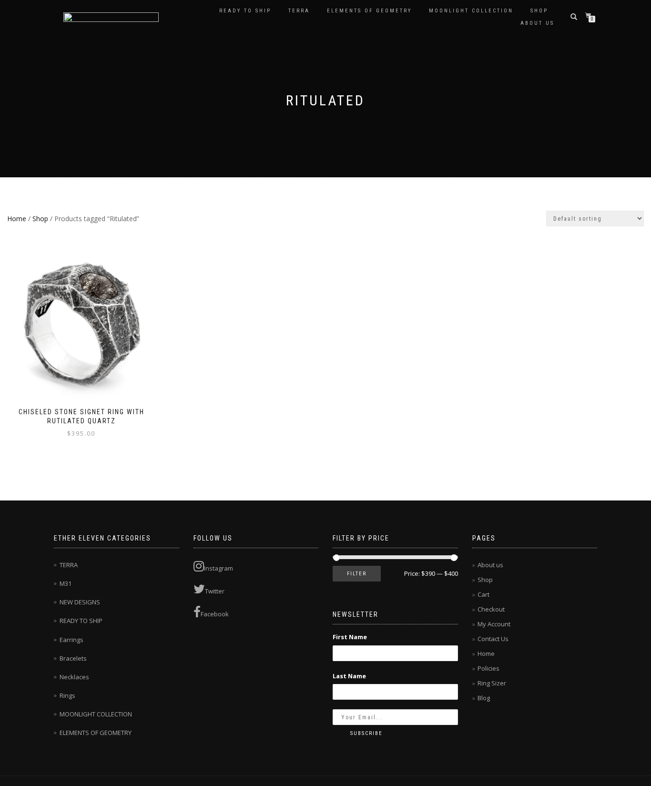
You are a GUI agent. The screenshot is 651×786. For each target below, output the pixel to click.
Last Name (349, 676)
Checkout (491, 609)
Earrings (71, 639)
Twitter (214, 591)
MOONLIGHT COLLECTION (471, 11)
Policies (488, 668)
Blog (484, 698)
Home (16, 218)
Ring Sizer (492, 683)
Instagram (218, 568)
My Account (494, 624)
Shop (539, 11)
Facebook (215, 614)
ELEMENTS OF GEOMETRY (369, 11)
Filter (356, 574)
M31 (65, 583)
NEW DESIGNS (80, 602)
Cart (483, 594)
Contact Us (493, 638)
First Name (350, 637)
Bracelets (73, 658)
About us (537, 23)
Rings (67, 695)
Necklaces (74, 677)
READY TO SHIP (245, 11)
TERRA (299, 11)
